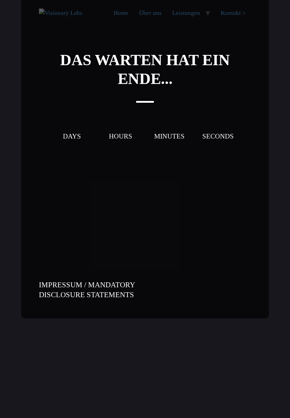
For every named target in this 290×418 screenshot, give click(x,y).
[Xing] (242, 299)
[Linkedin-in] (242, 281)
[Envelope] (164, 281)
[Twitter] (223, 299)
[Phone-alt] (184, 281)
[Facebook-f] (203, 281)
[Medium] (203, 299)
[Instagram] (223, 281)
